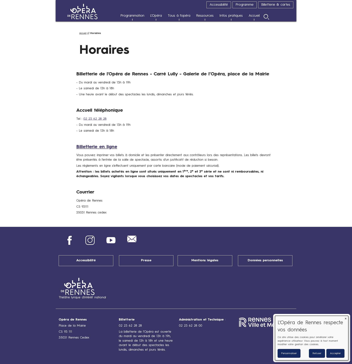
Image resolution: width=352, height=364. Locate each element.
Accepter (335, 353)
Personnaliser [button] (289, 353)
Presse (146, 260)
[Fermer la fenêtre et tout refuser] (345, 318)
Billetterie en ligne (96, 146)
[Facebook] (69, 244)
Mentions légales (204, 260)
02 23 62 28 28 (95, 118)
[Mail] (131, 241)
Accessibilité (86, 260)
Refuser (317, 353)
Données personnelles (265, 260)
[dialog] (311, 338)
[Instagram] (90, 244)
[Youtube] (110, 244)
